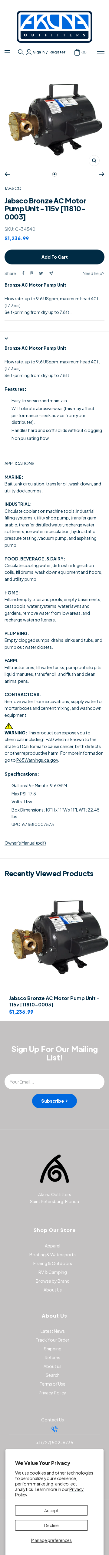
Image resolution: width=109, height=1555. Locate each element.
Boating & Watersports (52, 1254)
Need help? (93, 273)
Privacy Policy (52, 1392)
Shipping (52, 1348)
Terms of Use (52, 1384)
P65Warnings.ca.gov (37, 760)
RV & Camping (52, 1272)
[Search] (22, 52)
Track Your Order (52, 1339)
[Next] (101, 174)
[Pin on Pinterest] (31, 273)
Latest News (53, 1331)
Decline (51, 1525)
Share (10, 273)
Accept (51, 1510)
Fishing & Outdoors (52, 1263)
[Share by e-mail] (51, 273)
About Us (53, 1289)
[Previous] (7, 174)
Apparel (52, 1245)
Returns (52, 1357)
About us (52, 1366)
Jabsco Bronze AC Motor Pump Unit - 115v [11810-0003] (54, 1001)
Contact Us (52, 1419)
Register (57, 52)
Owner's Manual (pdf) (25, 843)
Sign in (39, 52)
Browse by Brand (53, 1281)
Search (53, 1375)
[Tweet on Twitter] (41, 273)
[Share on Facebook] (23, 273)
